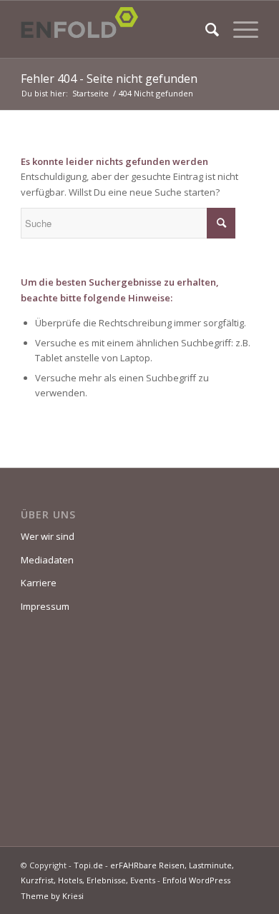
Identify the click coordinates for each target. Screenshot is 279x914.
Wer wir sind (47, 536)
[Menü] (238, 29)
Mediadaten (47, 559)
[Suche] (205, 29)
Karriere (39, 582)
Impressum (45, 606)
